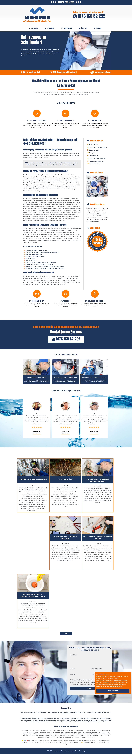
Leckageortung (94, 155)
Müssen (49, 712)
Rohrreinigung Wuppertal (59, 721)
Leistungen (50, 28)
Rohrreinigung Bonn (85, 721)
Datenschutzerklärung (115, 686)
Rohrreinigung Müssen (26, 712)
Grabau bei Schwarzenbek (84, 712)
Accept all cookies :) (113, 690)
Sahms (63, 714)
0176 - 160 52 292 (67, 2)
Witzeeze (63, 712)
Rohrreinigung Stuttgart (90, 718)
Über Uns (84, 28)
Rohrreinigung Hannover (90, 720)
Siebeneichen (107, 712)
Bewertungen (68, 28)
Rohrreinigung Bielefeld (73, 721)
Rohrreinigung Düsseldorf (104, 718)
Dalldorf (101, 712)
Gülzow (68, 714)
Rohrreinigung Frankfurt (77, 718)
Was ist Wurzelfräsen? (65, 479)
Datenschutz (78, 751)
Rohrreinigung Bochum (46, 721)
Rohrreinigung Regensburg (99, 721)
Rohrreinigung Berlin (26, 718)
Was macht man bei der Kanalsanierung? (33, 479)
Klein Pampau (70, 712)
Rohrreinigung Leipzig (64, 720)
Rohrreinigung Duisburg (32, 721)
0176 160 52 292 (91, 16)
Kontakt (99, 28)
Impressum (71, 751)
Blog (84, 751)
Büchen (59, 712)
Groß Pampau (95, 712)
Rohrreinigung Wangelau (39, 712)
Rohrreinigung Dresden (77, 720)
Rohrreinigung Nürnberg (104, 720)
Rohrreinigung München (52, 718)
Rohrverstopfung (95, 164)
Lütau (75, 712)
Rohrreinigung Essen (40, 720)
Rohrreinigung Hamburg (38, 718)
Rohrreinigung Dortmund (27, 720)
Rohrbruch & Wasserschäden (98, 147)
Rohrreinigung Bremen (52, 720)
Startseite (34, 28)
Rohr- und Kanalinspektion (97, 158)
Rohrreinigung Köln (65, 718)
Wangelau (53, 712)
